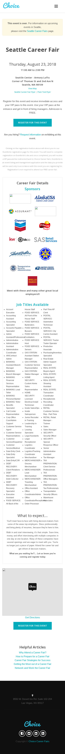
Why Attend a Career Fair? (32, 652)
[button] (32, 587)
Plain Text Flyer (44, 92)
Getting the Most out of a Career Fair (32, 664)
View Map (32, 88)
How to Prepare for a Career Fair (32, 656)
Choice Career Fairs (39, 741)
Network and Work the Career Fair (32, 668)
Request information (30, 134)
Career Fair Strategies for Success (32, 660)
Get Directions (32, 617)
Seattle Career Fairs (37, 31)
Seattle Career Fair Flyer (24, 92)
